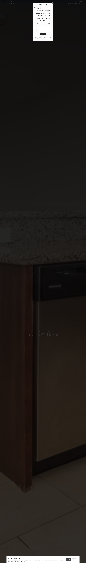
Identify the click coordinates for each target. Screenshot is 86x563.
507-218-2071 (74, 3)
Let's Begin (43, 339)
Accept (68, 559)
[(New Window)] (9, 3)
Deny (74, 559)
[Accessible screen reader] (1, 1)
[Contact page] (3, 1)
